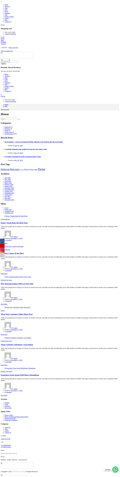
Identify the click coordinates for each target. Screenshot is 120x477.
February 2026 (8, 184)
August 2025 (8, 194)
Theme (41, 169)
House (6, 130)
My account (8, 408)
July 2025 (7, 196)
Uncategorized (8, 134)
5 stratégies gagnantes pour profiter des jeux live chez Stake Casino (25, 149)
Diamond (7, 13)
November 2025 (9, 189)
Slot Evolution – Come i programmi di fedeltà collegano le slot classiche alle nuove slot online (33, 142)
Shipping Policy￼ (9, 418)
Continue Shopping (10, 34)
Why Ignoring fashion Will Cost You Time (17, 284)
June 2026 (7, 178)
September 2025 (9, 193)
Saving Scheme (9, 16)
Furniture (7, 129)
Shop (6, 8)
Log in (6, 208)
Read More (4, 273)
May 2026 (7, 179)
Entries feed (8, 209)
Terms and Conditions (11, 420)
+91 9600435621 (6, 445)
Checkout (7, 406)
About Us (7, 6)
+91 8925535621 (6, 447)
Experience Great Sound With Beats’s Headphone (20, 375)
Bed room (14, 169)
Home (6, 5)
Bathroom (7, 127)
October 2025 (8, 191)
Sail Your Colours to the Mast (12, 253)
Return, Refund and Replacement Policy (16, 417)
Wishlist (6, 403)
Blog (5, 20)
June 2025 (7, 198)
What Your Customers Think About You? (17, 314)
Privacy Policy (8, 415)
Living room (8, 132)
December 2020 (9, 200)
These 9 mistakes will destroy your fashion (17, 345)
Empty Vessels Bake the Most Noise (14, 223)
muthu (15, 236)
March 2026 (8, 183)
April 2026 (7, 181)
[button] (2, 37)
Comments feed (9, 211)
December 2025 (9, 188)
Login (6, 404)
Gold (6, 10)
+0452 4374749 (13, 47)
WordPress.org (8, 213)
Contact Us (7, 21)
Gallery (6, 18)
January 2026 (8, 186)
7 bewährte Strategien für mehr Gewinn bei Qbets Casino (22, 156)
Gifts (5, 15)
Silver (6, 11)
